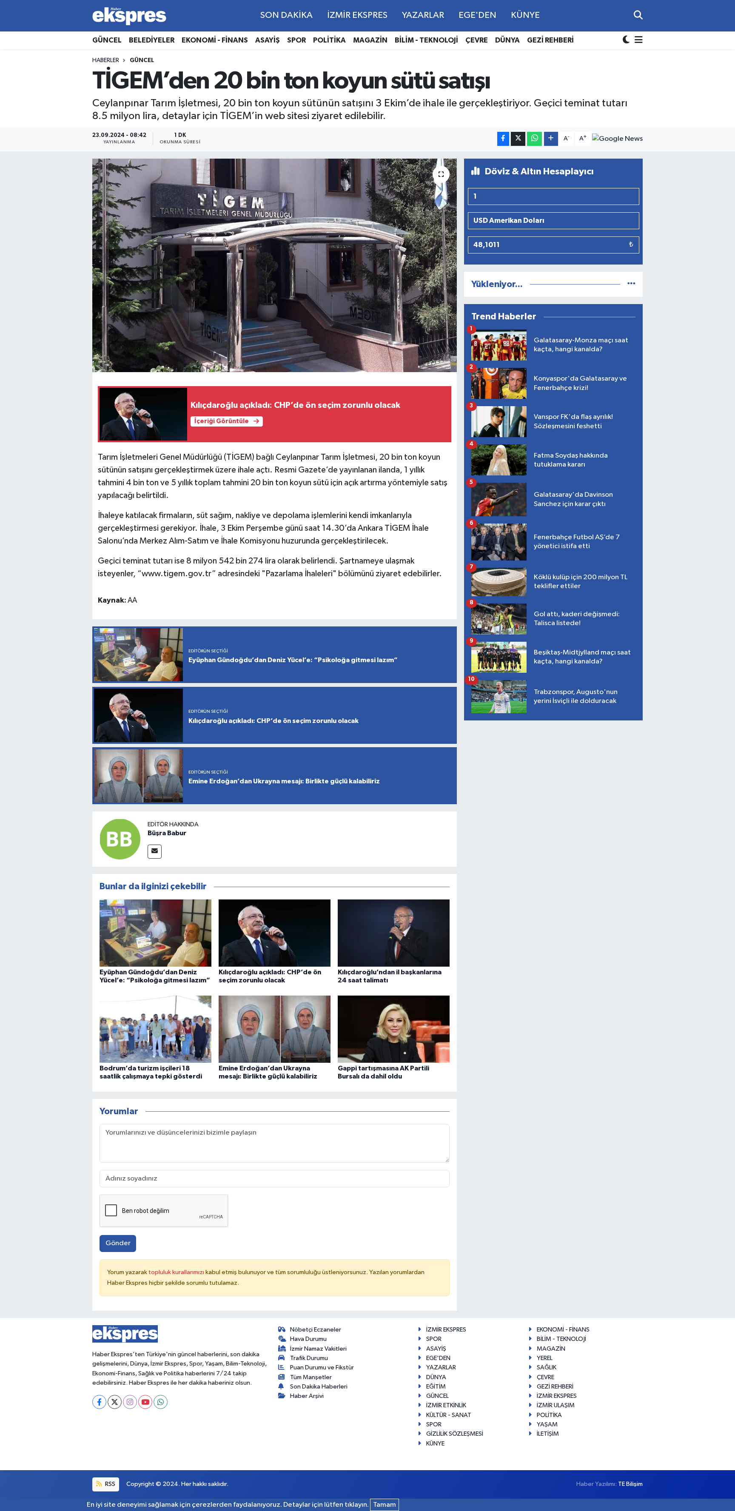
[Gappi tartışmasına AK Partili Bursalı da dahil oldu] (394, 1029)
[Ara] (638, 15)
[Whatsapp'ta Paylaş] (534, 139)
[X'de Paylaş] (518, 139)
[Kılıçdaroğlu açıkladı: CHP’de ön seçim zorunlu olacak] (274, 932)
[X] (115, 1402)
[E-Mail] (155, 852)
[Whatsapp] (161, 1402)
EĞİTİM (436, 1386)
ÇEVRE (476, 40)
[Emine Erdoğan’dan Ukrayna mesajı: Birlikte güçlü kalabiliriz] (274, 1029)
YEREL (545, 1358)
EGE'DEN (477, 15)
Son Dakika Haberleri (319, 1386)
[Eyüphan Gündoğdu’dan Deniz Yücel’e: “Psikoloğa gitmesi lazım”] (155, 932)
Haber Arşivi (307, 1396)
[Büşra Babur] (120, 838)
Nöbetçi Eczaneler (315, 1329)
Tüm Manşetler (311, 1377)
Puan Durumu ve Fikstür (322, 1367)
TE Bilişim (630, 1484)
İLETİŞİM (548, 1434)
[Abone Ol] (617, 138)
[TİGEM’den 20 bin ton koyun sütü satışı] (274, 265)
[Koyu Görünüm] (627, 40)
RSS (109, 1484)
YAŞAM (547, 1424)
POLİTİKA (329, 40)
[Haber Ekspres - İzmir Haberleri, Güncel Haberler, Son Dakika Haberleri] (129, 16)
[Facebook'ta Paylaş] (503, 139)
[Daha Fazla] (551, 139)
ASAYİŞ (267, 40)
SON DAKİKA (286, 15)
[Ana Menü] (637, 40)
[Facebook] (99, 1402)
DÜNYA (507, 40)
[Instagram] (130, 1402)
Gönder (118, 1243)
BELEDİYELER (151, 40)
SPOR (296, 40)
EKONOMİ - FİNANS (215, 40)
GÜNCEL (107, 40)
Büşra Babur (167, 833)
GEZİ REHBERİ (550, 40)
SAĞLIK (546, 1367)
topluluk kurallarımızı (176, 1272)
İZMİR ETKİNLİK (446, 1405)
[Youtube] (145, 1402)
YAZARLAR (423, 15)
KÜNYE (525, 15)
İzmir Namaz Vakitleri (318, 1349)
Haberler (105, 60)
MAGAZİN (370, 40)
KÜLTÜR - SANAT (448, 1415)
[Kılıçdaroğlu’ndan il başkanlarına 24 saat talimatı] (394, 932)
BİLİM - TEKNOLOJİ (426, 40)
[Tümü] (631, 284)
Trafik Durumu (309, 1358)
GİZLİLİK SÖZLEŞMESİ (454, 1434)
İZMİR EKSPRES (357, 15)
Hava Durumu (308, 1339)
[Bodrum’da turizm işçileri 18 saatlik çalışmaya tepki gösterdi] (155, 1029)
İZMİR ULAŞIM (556, 1405)
